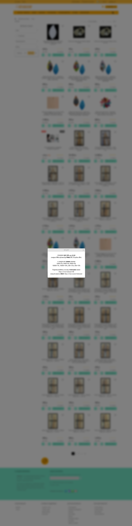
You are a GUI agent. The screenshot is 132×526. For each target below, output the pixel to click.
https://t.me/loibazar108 (66, 272)
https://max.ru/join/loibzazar (73, 274)
